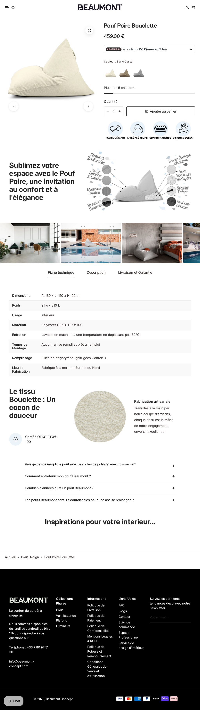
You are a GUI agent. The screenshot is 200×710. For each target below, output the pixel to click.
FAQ (121, 605)
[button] (7, 7)
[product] (89, 30)
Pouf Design (30, 557)
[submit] (187, 617)
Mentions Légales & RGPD (100, 638)
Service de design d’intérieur (131, 645)
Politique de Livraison (95, 607)
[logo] (100, 7)
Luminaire (63, 626)
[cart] (193, 7)
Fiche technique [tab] (61, 273)
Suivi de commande (127, 624)
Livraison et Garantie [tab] (135, 273)
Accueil (10, 557)
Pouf (59, 610)
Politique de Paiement (95, 618)
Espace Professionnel (128, 635)
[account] (187, 7)
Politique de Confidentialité (98, 628)
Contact (124, 617)
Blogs (123, 611)
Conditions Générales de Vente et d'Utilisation (96, 669)
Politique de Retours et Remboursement (99, 651)
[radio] (110, 73)
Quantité (110, 102)
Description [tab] (96, 273)
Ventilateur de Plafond (66, 618)
